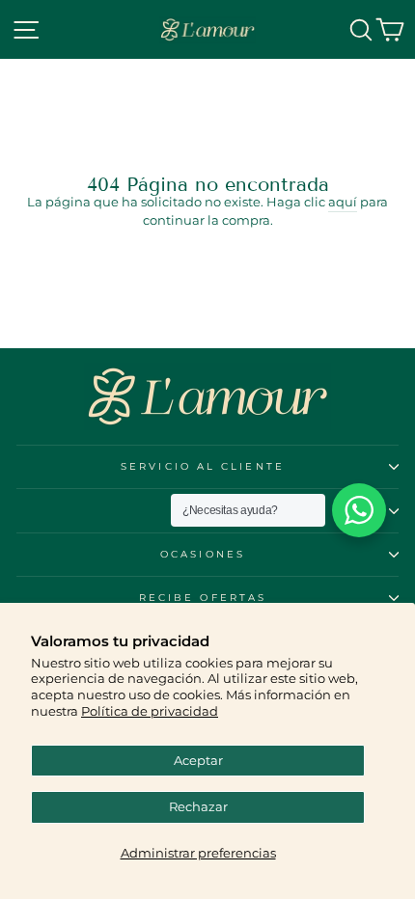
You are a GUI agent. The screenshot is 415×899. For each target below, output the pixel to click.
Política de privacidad (149, 711)
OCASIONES (202, 554)
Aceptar (198, 760)
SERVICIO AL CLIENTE (203, 466)
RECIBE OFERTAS (202, 597)
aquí (342, 202)
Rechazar (198, 807)
